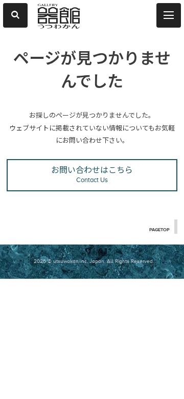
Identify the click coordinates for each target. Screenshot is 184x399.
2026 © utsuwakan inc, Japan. (69, 261)
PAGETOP (159, 229)
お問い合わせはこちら (92, 175)
